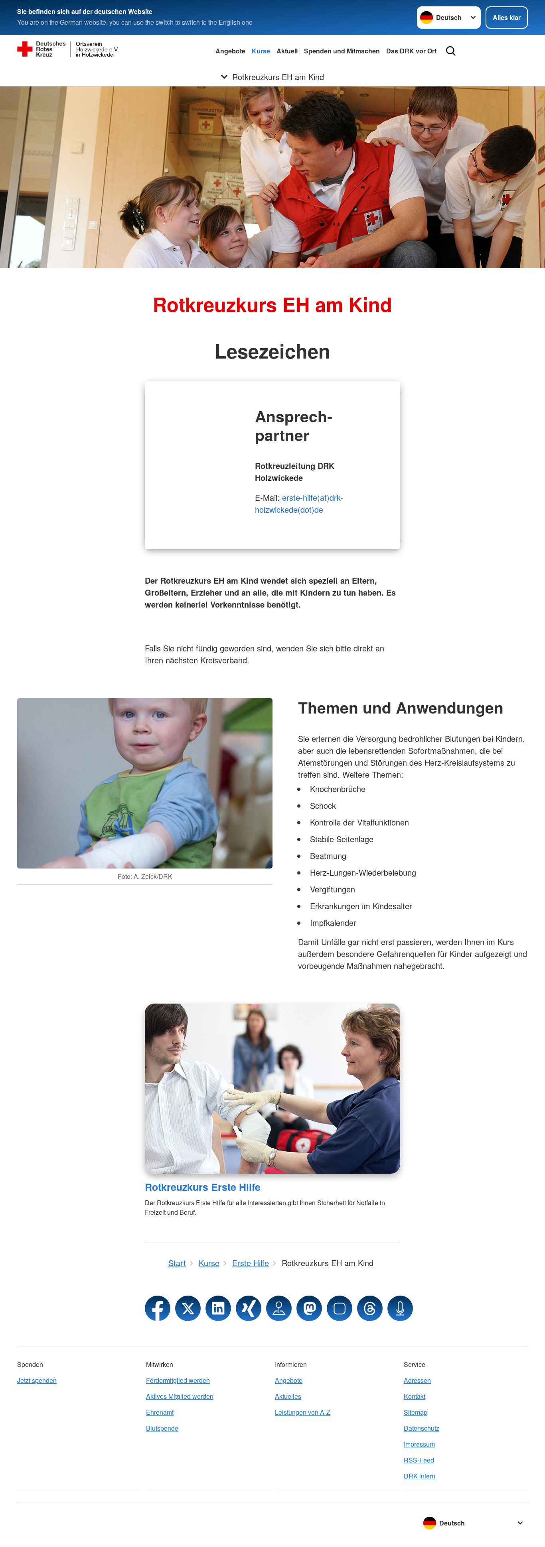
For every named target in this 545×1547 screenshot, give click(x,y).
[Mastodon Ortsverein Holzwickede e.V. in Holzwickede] (309, 1308)
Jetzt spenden (37, 1380)
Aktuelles (288, 1396)
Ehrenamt (160, 1412)
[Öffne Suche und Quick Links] (450, 51)
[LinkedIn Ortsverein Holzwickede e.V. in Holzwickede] (218, 1308)
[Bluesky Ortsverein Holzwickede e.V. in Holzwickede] (339, 1308)
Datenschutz (421, 1428)
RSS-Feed (419, 1460)
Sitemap (415, 1412)
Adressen (417, 1380)
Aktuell (287, 50)
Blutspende (162, 1428)
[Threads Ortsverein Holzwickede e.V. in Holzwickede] (370, 1308)
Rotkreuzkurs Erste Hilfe (203, 1187)
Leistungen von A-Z (302, 1412)
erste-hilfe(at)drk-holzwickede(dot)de (299, 503)
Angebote (230, 50)
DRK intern (419, 1475)
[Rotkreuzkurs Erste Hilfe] (272, 1089)
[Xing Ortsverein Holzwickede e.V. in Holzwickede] (248, 1308)
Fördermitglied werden (178, 1380)
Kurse (261, 50)
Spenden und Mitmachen (342, 50)
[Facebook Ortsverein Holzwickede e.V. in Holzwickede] (157, 1308)
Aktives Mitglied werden (179, 1396)
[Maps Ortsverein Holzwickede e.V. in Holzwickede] (279, 1308)
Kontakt (414, 1396)
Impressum (419, 1444)
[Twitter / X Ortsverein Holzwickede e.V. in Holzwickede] (188, 1308)
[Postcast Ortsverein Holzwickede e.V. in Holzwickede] (400, 1308)
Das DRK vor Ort (411, 50)
